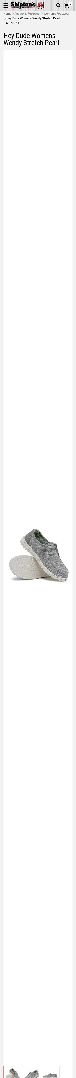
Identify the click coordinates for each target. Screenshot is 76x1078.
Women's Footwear (56, 14)
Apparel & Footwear (27, 14)
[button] (6, 5)
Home (7, 14)
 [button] (58, 5)
